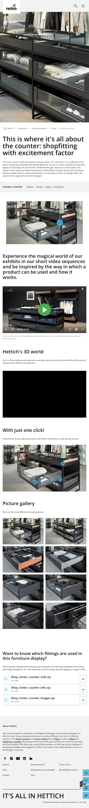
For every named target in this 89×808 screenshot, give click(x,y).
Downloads (59, 187)
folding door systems (12, 741)
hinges (57, 739)
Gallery (48, 187)
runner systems (41, 739)
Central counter (12, 187)
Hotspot (39, 187)
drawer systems (23, 739)
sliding (72, 739)
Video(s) (30, 187)
